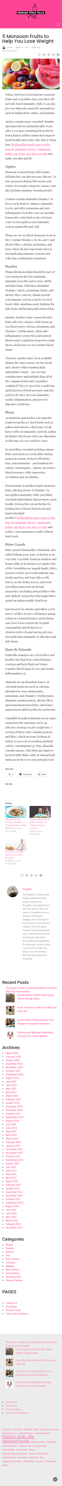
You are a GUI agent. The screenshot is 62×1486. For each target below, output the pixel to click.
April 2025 (11, 1092)
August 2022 (12, 1206)
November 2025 (14, 1067)
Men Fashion (12, 1269)
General (10, 1251)
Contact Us (11, 1303)
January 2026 (13, 1060)
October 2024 (13, 1113)
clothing (36, 1429)
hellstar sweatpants (9, 1446)
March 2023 (12, 1181)
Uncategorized (13, 1276)
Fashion (10, 1248)
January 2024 (13, 1145)
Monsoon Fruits (10, 51)
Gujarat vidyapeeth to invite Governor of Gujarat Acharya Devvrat (39, 824)
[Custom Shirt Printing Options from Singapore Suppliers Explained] (10, 1022)
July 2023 (11, 1167)
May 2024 (11, 1131)
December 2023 (14, 1149)
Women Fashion (14, 1280)
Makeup (10, 1266)
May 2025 (11, 1088)
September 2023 (14, 1160)
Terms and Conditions (17, 1313)
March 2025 (12, 1095)
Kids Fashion (12, 1259)
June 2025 (11, 1085)
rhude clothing (22, 1457)
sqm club (39, 1461)
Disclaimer (11, 1306)
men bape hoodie (8, 1450)
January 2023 (13, 1188)
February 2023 (13, 1185)
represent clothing (9, 1457)
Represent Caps (42, 1453)
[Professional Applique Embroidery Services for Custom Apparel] (10, 1035)
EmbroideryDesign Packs (49, 1429)
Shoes (42, 1457)
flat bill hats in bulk (38, 1442)
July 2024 (11, 1124)
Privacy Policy (13, 1310)
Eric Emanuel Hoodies (42, 1433)
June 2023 (11, 1170)
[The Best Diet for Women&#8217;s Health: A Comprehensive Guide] (15, 812)
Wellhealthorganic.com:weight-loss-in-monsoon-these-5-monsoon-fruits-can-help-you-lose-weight (28, 149)
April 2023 (11, 1177)
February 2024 (13, 1142)
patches (32, 1450)
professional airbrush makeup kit (14, 1453)
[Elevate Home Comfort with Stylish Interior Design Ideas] (10, 997)
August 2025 (12, 1078)
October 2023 (13, 1156)
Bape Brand (27, 1429)
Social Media (12, 1273)
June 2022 (11, 1213)
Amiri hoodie (7, 1429)
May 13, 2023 (23, 47)
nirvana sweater (22, 1450)
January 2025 (13, 1103)
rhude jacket (33, 1457)
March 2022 (12, 1220)
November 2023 (14, 1152)
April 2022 (11, 1217)
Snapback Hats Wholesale (11, 1461)
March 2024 (12, 1138)
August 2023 (12, 1163)
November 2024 (14, 1110)
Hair (8, 1255)
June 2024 (11, 1128)
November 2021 (14, 1227)
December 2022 (14, 1192)
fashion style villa (18, 1437)
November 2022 (14, 1195)
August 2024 (12, 1120)
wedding (5, 1465)
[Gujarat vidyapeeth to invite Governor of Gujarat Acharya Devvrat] (40, 812)
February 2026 (13, 1056)
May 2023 (11, 1174)
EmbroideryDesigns (26, 1433)
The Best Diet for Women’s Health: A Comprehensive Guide (15, 822)
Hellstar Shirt (51, 1442)
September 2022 (14, 1202)
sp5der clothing (28, 1461)
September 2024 (14, 1117)
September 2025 (14, 1074)
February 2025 (13, 1099)
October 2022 (13, 1199)
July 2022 (11, 1209)
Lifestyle (36, 47)
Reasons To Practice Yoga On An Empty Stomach (14, 854)
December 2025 (14, 1063)
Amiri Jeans (17, 1429)
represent (32, 1453)
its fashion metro (25, 1446)
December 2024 (14, 1106)
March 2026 (12, 1053)
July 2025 (11, 1081)
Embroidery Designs (9, 1433)
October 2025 (13, 1071)
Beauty (9, 1244)
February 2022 (13, 1224)
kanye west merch (39, 1446)
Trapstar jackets (50, 1461)
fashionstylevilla (15, 1441)
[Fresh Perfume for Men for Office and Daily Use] (10, 1010)
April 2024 (11, 1135)
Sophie (10, 47)
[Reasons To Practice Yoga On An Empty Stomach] (15, 844)
